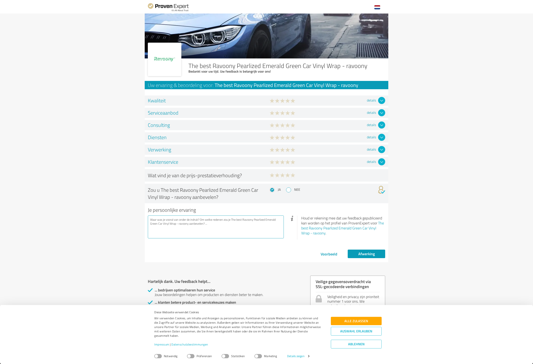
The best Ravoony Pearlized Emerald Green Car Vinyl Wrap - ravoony (342, 227)
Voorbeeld (329, 254)
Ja (279, 189)
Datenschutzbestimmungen (189, 345)
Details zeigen (295, 356)
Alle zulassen (356, 321)
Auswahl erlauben (356, 331)
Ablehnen (356, 344)
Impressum (161, 345)
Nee (297, 189)
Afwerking (366, 253)
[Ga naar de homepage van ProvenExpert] (168, 11)
